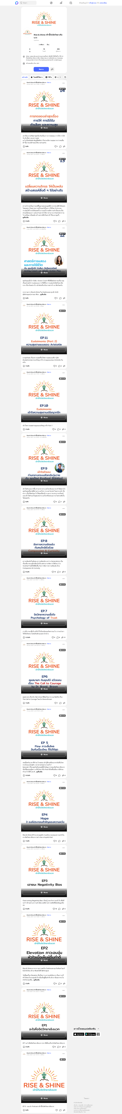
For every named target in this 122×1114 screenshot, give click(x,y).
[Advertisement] (86, 1067)
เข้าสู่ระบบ (92, 3)
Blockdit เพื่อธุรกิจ (78, 1112)
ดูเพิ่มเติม (26, 217)
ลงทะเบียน (103, 3)
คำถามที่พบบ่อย (88, 1105)
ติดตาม (41, 69)
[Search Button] (21, 2)
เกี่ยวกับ (76, 1105)
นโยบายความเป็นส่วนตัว (80, 1108)
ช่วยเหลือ (81, 1105)
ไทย (85, 1112)
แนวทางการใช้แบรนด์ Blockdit (81, 1110)
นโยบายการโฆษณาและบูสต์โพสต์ (82, 1107)
